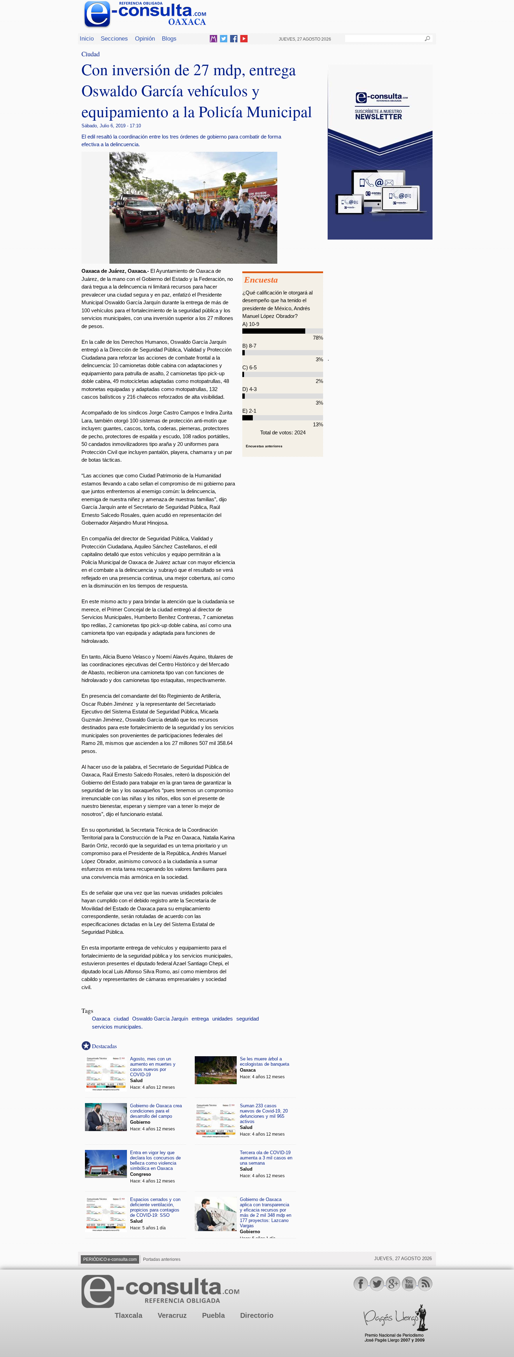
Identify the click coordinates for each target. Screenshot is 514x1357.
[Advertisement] (380, 293)
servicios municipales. (117, 1027)
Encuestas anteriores (264, 446)
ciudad (121, 1019)
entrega (200, 1019)
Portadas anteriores (161, 1259)
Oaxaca (101, 1019)
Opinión (145, 38)
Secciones (114, 38)
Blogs (169, 38)
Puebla (213, 1315)
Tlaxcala (128, 1315)
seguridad (247, 1019)
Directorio (256, 1315)
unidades (222, 1019)
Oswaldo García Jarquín (160, 1019)
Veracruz (172, 1315)
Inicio (87, 38)
